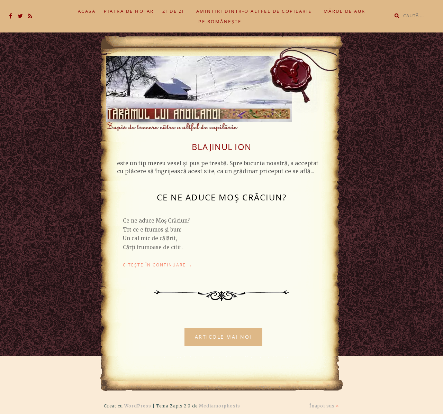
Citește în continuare (157, 265)
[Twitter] (20, 16)
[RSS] (29, 16)
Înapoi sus (322, 405)
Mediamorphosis (219, 405)
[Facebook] (10, 16)
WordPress (137, 405)
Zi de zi (173, 11)
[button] (219, 83)
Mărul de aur (344, 11)
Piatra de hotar (129, 11)
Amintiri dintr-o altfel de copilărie (254, 11)
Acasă (87, 11)
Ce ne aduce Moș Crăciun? (222, 197)
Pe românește (219, 21)
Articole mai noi (223, 336)
